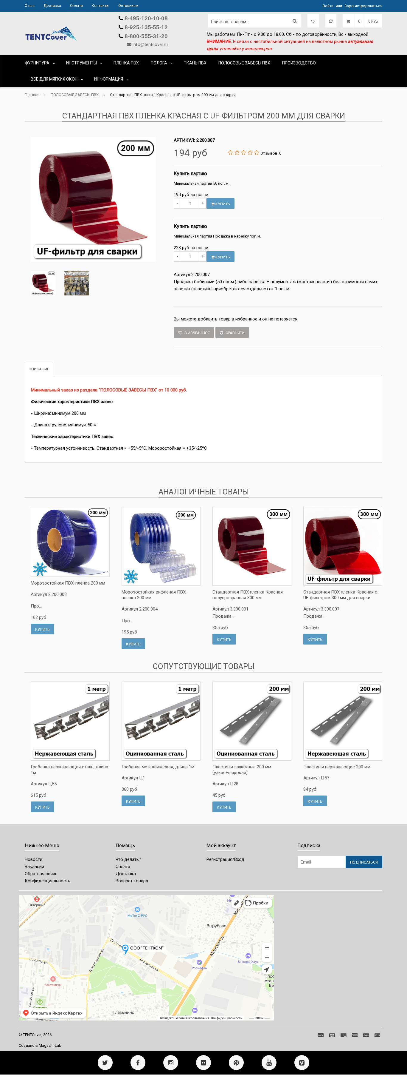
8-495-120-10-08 (145, 18)
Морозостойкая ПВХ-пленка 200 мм (68, 583)
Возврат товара (132, 881)
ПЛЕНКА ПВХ (126, 63)
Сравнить (235, 333)
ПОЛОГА (159, 63)
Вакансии (34, 866)
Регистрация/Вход (225, 859)
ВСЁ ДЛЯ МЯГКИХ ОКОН (54, 79)
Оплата (76, 5)
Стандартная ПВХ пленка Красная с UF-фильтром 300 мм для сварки (340, 595)
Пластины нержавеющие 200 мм (336, 767)
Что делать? (128, 859)
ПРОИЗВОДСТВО (299, 63)
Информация (108, 79)
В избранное (197, 333)
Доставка (52, 5)
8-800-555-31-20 (145, 36)
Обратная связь (41, 873)
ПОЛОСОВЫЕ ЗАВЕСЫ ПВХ (244, 63)
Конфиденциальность (47, 881)
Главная (32, 95)
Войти (328, 6)
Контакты (100, 5)
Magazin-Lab (50, 1045)
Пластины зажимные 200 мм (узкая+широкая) (241, 770)
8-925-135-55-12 (145, 27)
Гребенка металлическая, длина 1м (158, 767)
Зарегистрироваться (363, 6)
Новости (33, 859)
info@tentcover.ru (150, 44)
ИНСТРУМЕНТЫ (81, 63)
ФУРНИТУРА (37, 63)
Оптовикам (128, 5)
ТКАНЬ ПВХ (195, 63)
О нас (30, 5)
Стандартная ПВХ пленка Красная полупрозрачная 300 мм (247, 595)
